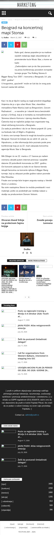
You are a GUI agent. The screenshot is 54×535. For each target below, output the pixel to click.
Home (3, 20)
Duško (6, 37)
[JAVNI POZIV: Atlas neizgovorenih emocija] (8, 329)
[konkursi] (5, 488)
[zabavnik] (5, 506)
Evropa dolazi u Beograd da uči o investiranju (25, 280)
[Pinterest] (17, 45)
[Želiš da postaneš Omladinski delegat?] (8, 343)
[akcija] (4, 497)
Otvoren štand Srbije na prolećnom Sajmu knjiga (12, 223)
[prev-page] (25, 297)
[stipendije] (6, 510)
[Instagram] (27, 253)
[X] (11, 45)
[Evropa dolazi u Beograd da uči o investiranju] (27, 271)
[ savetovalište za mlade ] (40, 527)
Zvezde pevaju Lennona (45, 221)
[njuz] (10, 20)
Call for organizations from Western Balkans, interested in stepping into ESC (33, 356)
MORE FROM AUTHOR (36, 261)
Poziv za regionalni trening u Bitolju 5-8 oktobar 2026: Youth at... (33, 314)
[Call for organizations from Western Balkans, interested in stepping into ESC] (8, 357)
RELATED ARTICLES (16, 261)
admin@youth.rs (32, 415)
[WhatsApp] (24, 45)
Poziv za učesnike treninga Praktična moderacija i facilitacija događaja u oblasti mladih (43, 281)
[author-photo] (27, 239)
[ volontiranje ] (7, 501)
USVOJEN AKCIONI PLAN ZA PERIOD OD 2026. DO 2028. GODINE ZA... (35, 369)
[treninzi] (5, 493)
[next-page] (28, 297)
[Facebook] (4, 45)
